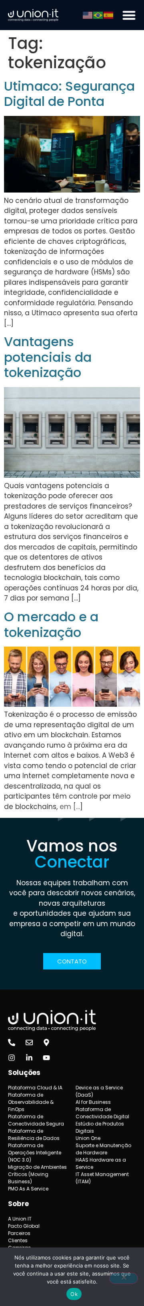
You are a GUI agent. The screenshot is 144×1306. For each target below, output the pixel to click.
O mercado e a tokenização (51, 624)
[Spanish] (109, 15)
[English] (88, 15)
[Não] (123, 1278)
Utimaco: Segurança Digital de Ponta (69, 93)
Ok (74, 1294)
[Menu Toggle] (129, 15)
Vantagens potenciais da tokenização (48, 357)
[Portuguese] (98, 15)
